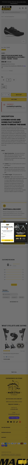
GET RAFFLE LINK (7, 240)
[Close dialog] (26, 223)
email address (3, 236)
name (2, 233)
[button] (7, 225)
